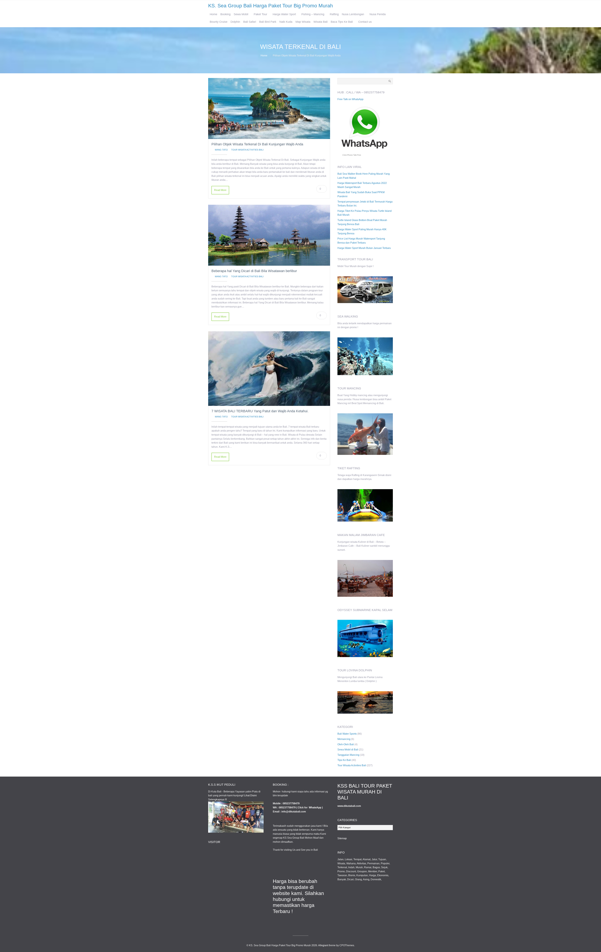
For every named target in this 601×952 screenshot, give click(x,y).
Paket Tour (260, 14)
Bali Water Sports (347, 733)
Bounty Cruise (218, 21)
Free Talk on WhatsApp (350, 99)
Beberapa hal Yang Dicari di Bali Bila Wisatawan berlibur (254, 271)
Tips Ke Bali (344, 760)
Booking (225, 14)
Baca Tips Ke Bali (342, 21)
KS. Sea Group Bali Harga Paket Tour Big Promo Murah (270, 5)
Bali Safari (249, 21)
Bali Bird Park (267, 21)
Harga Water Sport (284, 14)
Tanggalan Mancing (348, 755)
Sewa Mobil (241, 14)
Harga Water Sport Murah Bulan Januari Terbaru (364, 248)
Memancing (343, 739)
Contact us (365, 21)
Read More (220, 190)
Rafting (334, 14)
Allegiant (323, 945)
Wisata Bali (320, 21)
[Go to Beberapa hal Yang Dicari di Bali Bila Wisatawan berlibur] (269, 235)
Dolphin (235, 21)
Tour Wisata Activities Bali (247, 149)
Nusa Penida (378, 14)
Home (213, 14)
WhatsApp (315, 807)
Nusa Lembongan (353, 14)
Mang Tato (221, 149)
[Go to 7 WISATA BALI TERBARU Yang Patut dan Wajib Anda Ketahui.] (269, 368)
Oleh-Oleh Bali (345, 744)
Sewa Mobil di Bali (347, 749)
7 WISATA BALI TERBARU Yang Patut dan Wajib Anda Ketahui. (259, 411)
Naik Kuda (285, 21)
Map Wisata (302, 21)
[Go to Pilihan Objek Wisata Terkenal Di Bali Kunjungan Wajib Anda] (269, 108)
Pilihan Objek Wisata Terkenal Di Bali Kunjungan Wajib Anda (257, 144)
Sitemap (342, 838)
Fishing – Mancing (312, 14)
